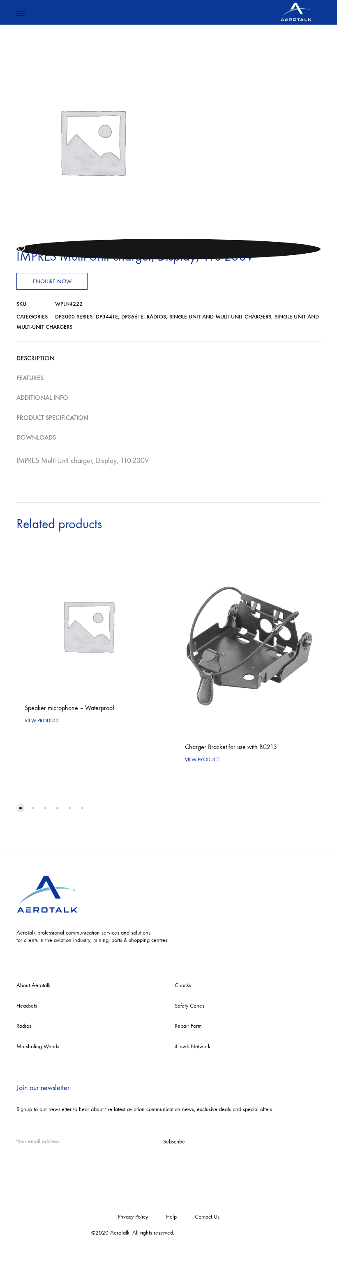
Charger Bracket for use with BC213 (231, 747)
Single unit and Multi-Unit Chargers (220, 316)
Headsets (26, 1005)
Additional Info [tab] (42, 397)
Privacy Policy (133, 1216)
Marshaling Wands (37, 1046)
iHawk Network (192, 1046)
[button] (20, 808)
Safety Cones (189, 1005)
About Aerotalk (33, 985)
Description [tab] (35, 358)
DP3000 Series (73, 316)
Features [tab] (30, 378)
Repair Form (188, 1025)
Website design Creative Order (211, 1232)
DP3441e (107, 316)
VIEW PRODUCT (42, 720)
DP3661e (132, 316)
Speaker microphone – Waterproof (69, 708)
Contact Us (207, 1216)
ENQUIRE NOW (52, 281)
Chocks (183, 985)
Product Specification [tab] (52, 418)
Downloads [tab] (36, 437)
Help (171, 1216)
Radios (156, 316)
